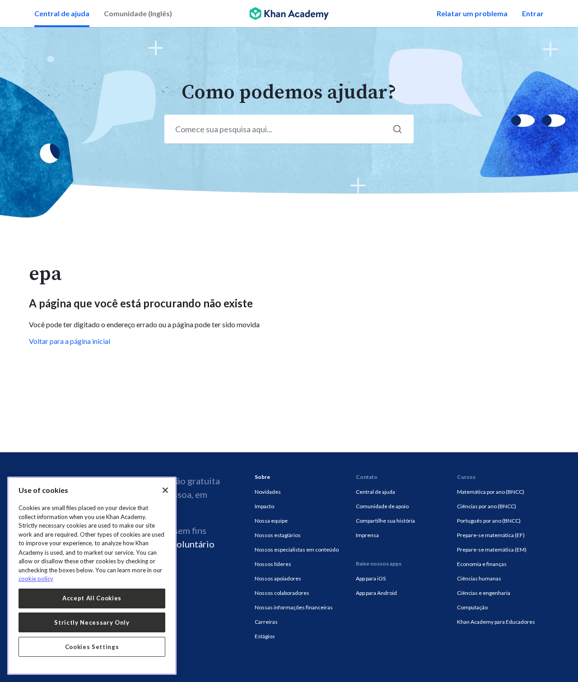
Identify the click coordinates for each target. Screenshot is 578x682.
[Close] (165, 490)
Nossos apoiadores (278, 578)
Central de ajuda (61, 13)
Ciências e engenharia (483, 592)
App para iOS (371, 578)
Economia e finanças (482, 564)
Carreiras (266, 621)
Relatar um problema (472, 13)
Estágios (265, 636)
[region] (92, 576)
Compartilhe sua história (385, 520)
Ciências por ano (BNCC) (486, 506)
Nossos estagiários (278, 535)
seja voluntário (184, 543)
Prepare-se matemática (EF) (491, 535)
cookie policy (36, 578)
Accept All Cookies (91, 598)
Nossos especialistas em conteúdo (297, 549)
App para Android (376, 592)
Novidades (268, 491)
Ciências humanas (479, 578)
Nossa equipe (271, 520)
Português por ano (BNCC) (489, 520)
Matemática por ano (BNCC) (490, 491)
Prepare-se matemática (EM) (492, 549)
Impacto (264, 506)
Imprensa (367, 535)
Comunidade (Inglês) (138, 13)
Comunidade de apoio (382, 506)
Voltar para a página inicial (69, 341)
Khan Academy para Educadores (496, 621)
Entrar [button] (533, 13)
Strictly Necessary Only (91, 622)
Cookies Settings (92, 646)
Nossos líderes (273, 564)
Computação (472, 607)
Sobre (262, 476)
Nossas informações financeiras (294, 607)
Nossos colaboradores (282, 592)
